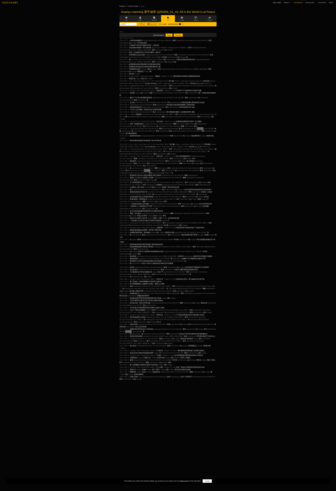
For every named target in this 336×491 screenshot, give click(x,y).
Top (143, 24)
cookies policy (183, 481)
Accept (207, 481)
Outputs (322, 2)
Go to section (163, 24)
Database (298, 2)
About (287, 2)
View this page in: (158, 35)
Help (331, 2)
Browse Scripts (133, 6)
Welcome (277, 2)
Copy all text (152, 24)
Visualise (309, 2)
